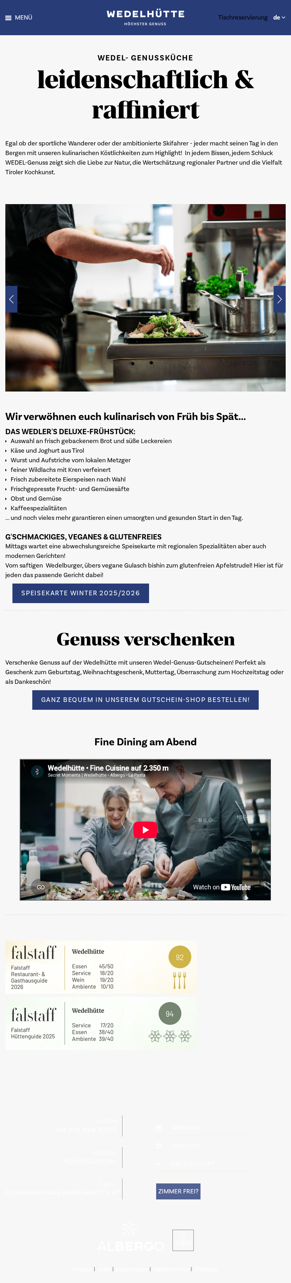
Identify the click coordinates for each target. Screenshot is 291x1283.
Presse (82, 1269)
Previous (11, 299)
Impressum (132, 1269)
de (277, 18)
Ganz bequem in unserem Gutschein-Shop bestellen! (145, 700)
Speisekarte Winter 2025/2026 (80, 593)
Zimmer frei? (178, 1191)
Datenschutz (171, 1269)
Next (280, 299)
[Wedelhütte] (145, 16)
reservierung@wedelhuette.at (62, 1193)
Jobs (103, 1269)
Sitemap (206, 1269)
